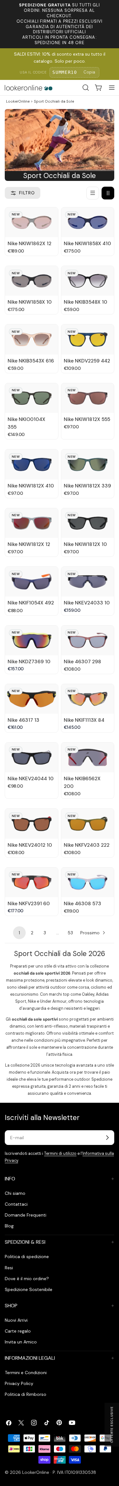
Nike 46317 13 (23, 720)
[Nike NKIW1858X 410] (87, 222)
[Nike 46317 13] (31, 699)
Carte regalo (18, 1331)
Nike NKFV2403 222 (86, 845)
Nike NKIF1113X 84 (84, 720)
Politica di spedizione (27, 1256)
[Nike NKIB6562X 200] (87, 757)
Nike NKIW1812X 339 (87, 486)
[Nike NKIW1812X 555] (87, 398)
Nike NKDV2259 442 (87, 361)
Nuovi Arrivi (16, 1320)
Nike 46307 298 (82, 661)
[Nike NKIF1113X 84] (87, 699)
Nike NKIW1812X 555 (87, 419)
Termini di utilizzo (60, 1153)
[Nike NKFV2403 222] (87, 823)
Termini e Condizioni (26, 1372)
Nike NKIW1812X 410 (31, 486)
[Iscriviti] (107, 1137)
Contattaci (16, 1204)
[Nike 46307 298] (87, 640)
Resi (9, 1268)
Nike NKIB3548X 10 (85, 302)
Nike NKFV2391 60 (29, 903)
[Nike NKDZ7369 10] (31, 640)
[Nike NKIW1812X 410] (31, 464)
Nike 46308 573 (82, 903)
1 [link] (19, 933)
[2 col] (108, 193)
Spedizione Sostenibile (28, 1289)
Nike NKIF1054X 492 (31, 603)
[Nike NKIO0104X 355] (31, 398)
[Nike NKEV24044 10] (31, 757)
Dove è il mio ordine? (27, 1278)
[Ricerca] (85, 87)
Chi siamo (15, 1193)
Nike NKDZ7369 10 (29, 661)
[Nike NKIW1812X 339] (87, 464)
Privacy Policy (19, 1383)
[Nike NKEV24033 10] (87, 581)
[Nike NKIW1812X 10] (87, 523)
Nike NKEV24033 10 (87, 603)
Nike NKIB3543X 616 (31, 361)
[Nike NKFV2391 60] (31, 882)
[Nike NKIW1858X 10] (31, 281)
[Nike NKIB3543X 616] (31, 339)
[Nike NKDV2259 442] (87, 339)
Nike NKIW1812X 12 (29, 544)
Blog (9, 1226)
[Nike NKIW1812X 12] (31, 523)
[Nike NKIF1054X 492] (31, 581)
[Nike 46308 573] (87, 882)
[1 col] (92, 193)
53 (70, 933)
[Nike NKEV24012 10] (31, 823)
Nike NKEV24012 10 (30, 845)
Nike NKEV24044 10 (31, 778)
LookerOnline (18, 101)
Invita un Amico (21, 1342)
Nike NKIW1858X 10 (30, 302)
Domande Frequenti (25, 1215)
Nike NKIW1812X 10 (85, 544)
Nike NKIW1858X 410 (87, 243)
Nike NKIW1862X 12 (29, 243)
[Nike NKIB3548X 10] (87, 281)
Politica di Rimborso (25, 1394)
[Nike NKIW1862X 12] (31, 222)
